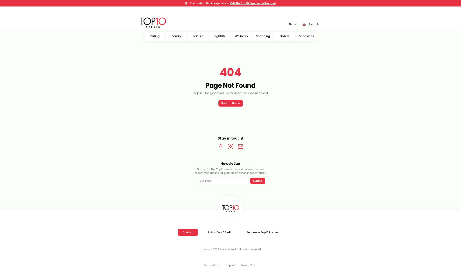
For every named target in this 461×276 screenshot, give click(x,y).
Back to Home (230, 103)
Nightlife (220, 36)
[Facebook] (220, 146)
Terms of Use (211, 265)
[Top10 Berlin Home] (230, 209)
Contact (187, 232)
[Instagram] (230, 146)
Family (176, 36)
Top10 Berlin (230, 249)
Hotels (284, 36)
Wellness (241, 36)
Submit (257, 181)
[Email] (240, 146)
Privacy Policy (249, 265)
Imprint (230, 265)
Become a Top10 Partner (263, 232)
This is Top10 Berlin (220, 232)
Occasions (306, 36)
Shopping (263, 36)
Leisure (198, 36)
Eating (155, 36)
